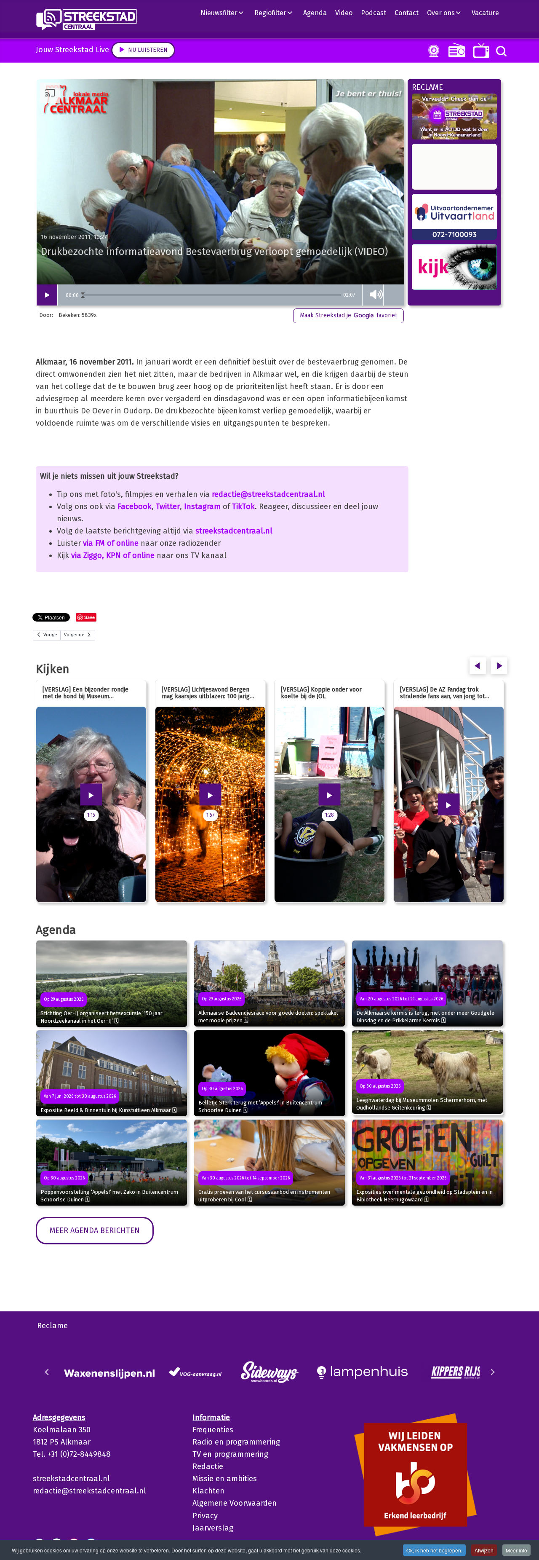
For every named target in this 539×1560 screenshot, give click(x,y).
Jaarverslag (212, 1528)
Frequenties (212, 1429)
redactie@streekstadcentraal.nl (268, 494)
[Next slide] (492, 1372)
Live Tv (479, 50)
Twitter (168, 506)
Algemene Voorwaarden (234, 1503)
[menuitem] (225, 12)
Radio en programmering (236, 1442)
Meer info (516, 1550)
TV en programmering (230, 1454)
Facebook (134, 506)
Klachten (208, 1491)
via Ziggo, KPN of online (113, 555)
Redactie (207, 1466)
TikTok (243, 506)
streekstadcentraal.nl (233, 531)
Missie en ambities (224, 1478)
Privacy (205, 1515)
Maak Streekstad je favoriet (348, 315)
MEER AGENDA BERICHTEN (95, 1230)
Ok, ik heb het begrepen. (434, 1550)
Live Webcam (432, 51)
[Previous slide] (47, 1372)
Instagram (202, 506)
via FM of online (111, 543)
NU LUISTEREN (455, 50)
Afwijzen (484, 1550)
